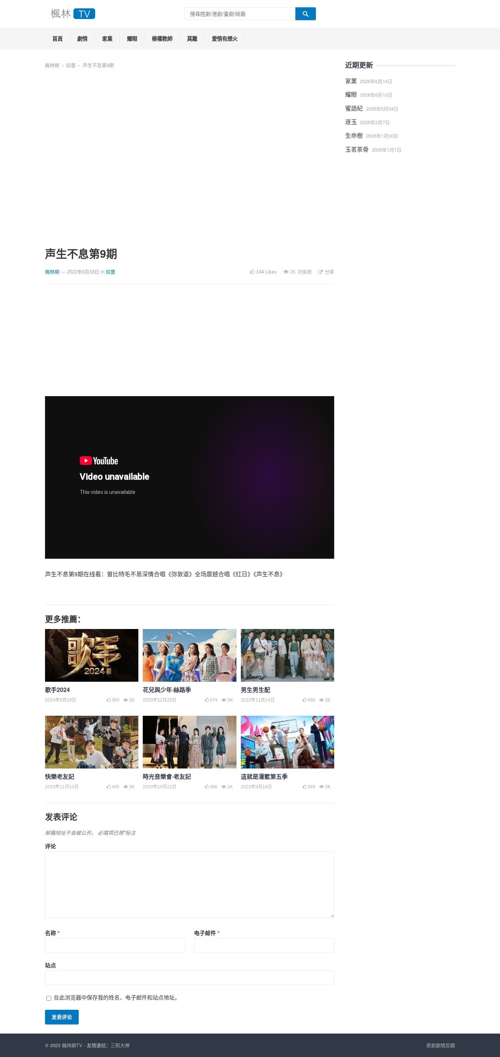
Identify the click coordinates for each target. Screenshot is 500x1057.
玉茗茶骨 (357, 149)
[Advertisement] (189, 345)
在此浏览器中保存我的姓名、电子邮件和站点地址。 (117, 997)
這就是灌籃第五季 (264, 776)
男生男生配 (255, 689)
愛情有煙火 (225, 38)
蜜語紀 (354, 108)
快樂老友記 (59, 776)
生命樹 (354, 135)
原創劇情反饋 (440, 1045)
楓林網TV (72, 1045)
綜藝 (71, 65)
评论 (50, 846)
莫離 (192, 38)
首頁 (57, 38)
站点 (50, 965)
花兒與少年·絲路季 (167, 689)
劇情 (82, 38)
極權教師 (162, 38)
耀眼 (132, 38)
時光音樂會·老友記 (167, 776)
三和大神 (120, 1045)
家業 (107, 38)
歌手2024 (57, 689)
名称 (52, 933)
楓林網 (52, 65)
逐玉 (351, 122)
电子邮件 (207, 933)
